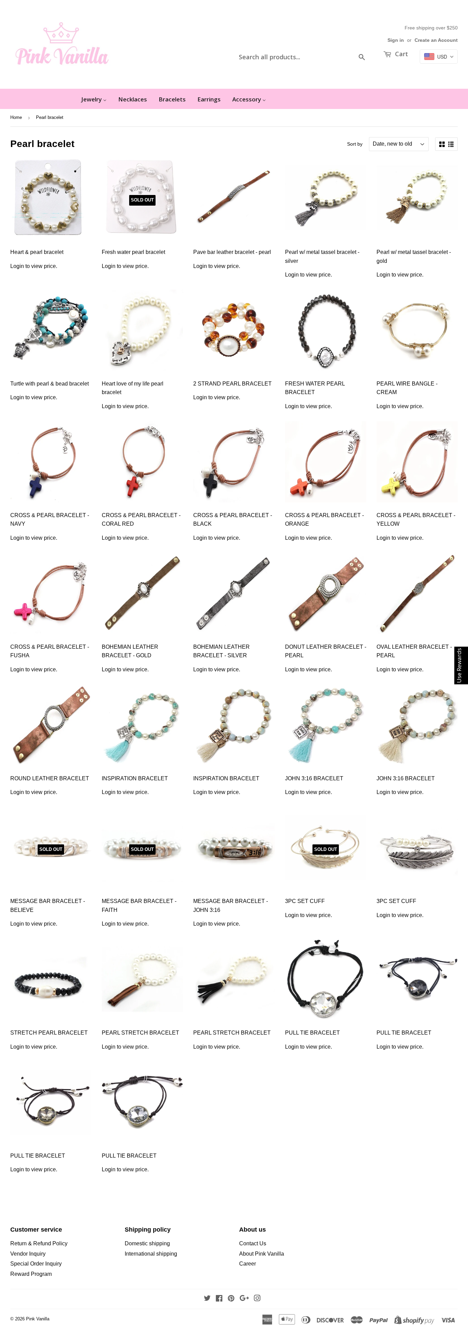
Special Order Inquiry (36, 1264)
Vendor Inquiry (28, 1254)
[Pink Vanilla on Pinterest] (231, 1299)
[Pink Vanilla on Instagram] (257, 1299)
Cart (400, 54)
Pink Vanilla (37, 1318)
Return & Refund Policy (38, 1243)
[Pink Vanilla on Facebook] (219, 1299)
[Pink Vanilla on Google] (244, 1299)
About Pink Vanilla (261, 1254)
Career (247, 1264)
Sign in (395, 40)
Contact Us (252, 1243)
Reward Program (31, 1274)
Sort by (354, 144)
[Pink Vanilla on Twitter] (207, 1299)
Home (16, 117)
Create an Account (436, 40)
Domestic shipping (147, 1243)
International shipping (151, 1254)
